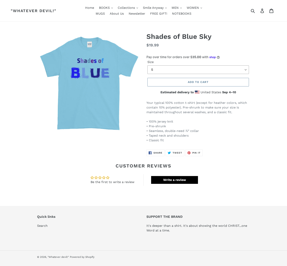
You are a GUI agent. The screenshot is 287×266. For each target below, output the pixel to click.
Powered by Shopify (82, 256)
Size (150, 62)
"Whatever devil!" (33, 10)
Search (42, 226)
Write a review (174, 180)
